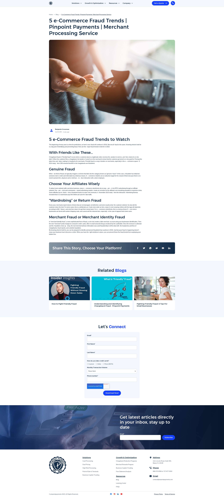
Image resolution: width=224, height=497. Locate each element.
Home (51, 14)
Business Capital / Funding (91, 475)
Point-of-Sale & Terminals (90, 471)
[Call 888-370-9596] (173, 3)
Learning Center (121, 483)
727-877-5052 (168, 471)
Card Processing (88, 461)
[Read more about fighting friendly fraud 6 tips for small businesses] (154, 293)
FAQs (118, 486)
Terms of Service (170, 494)
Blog (57, 14)
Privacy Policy (158, 494)
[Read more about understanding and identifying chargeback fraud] (112, 293)
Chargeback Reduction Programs (126, 461)
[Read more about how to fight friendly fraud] (69, 293)
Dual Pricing (86, 464)
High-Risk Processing (89, 468)
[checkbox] (112, 364)
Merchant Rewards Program (124, 464)
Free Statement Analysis (123, 471)
